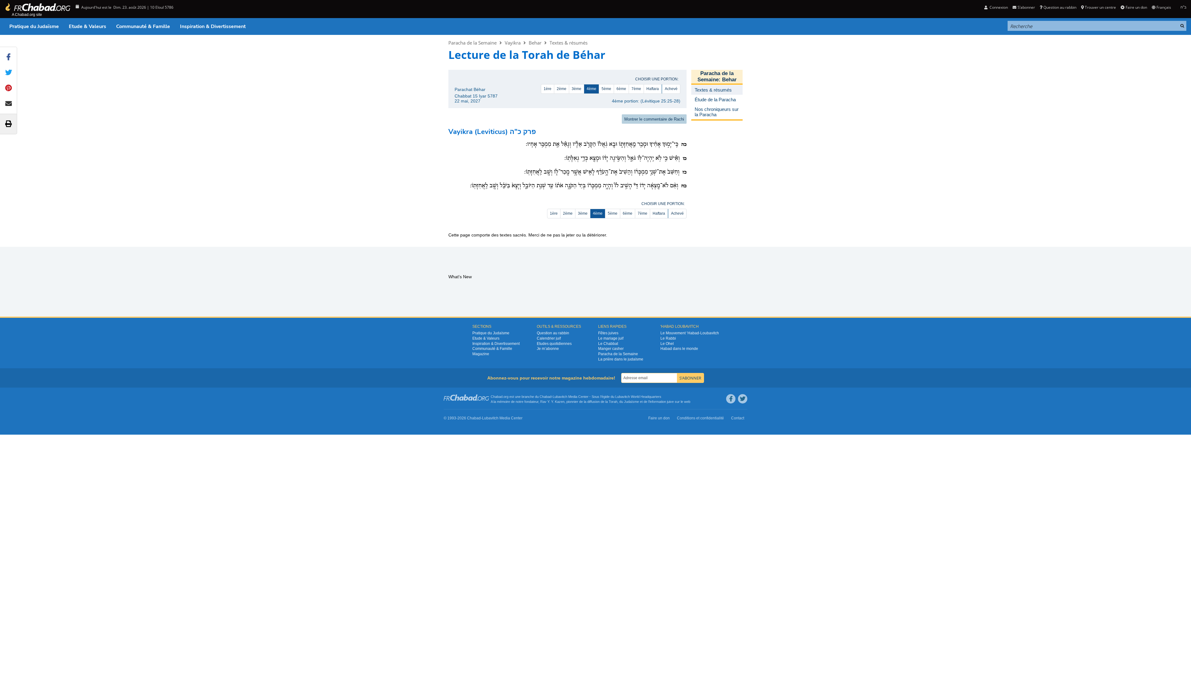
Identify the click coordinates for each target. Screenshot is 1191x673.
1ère (547, 89)
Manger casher (611, 348)
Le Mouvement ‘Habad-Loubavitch (689, 333)
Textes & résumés (569, 43)
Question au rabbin (1059, 7)
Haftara (652, 89)
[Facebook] (730, 398)
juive (670, 401)
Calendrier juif (549, 338)
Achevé (671, 89)
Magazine (480, 354)
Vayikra (513, 43)
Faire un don (1136, 7)
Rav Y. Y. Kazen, (552, 401)
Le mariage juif (610, 338)
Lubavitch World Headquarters (638, 397)
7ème (636, 89)
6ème (621, 89)
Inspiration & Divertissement (213, 26)
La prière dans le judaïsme (620, 359)
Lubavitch (560, 397)
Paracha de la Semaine (472, 43)
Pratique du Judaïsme (34, 26)
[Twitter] (742, 398)
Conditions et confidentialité (700, 418)
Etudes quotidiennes (554, 343)
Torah (613, 401)
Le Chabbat (608, 343)
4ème (591, 89)
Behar (535, 43)
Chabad (545, 397)
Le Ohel (667, 343)
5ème (606, 89)
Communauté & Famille (143, 26)
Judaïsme (631, 401)
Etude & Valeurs (87, 26)
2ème (561, 89)
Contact (737, 418)
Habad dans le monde (679, 348)
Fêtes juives (608, 333)
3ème (576, 89)
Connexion (998, 7)
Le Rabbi (668, 338)
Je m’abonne (548, 348)
